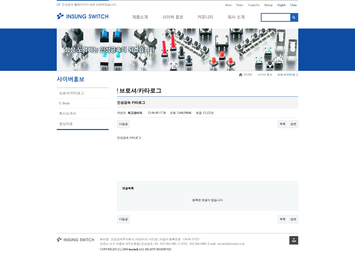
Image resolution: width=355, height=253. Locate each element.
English (281, 5)
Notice (239, 5)
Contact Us (253, 5)
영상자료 (66, 124)
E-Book (64, 103)
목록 (282, 124)
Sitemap (268, 5)
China (293, 5)
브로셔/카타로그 (71, 93)
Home (228, 5)
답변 (293, 124)
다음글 (123, 124)
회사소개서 (67, 113)
